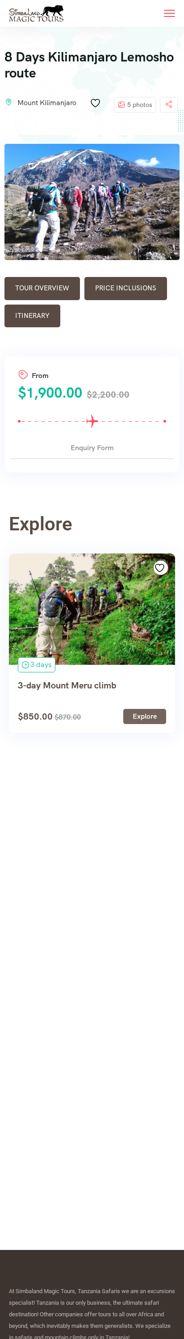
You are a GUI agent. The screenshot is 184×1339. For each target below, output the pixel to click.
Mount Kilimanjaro (46, 102)
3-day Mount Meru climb (67, 685)
